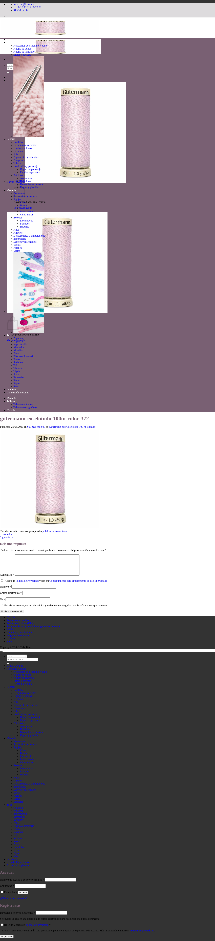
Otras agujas (26, 214)
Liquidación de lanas (18, 392)
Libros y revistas (22, 54)
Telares (17, 163)
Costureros (19, 741)
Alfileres (18, 232)
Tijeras (16, 244)
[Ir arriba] (1, 651)
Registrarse (6, 936)
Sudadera (18, 362)
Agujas (17, 199)
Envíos (10, 629)
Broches (24, 226)
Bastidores (25, 181)
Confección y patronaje (25, 166)
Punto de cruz (27, 211)
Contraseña (7, 885)
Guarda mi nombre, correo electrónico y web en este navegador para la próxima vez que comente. (56, 605)
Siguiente (6, 537)
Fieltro (16, 380)
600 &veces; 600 (36, 426)
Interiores (12, 389)
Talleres (11, 401)
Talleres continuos (23, 404)
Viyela (16, 371)
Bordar (24, 205)
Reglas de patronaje (30, 169)
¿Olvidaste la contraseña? (13, 898)
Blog (9, 641)
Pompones (19, 160)
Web (2, 599)
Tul (15, 365)
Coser (23, 202)
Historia (11, 410)
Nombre (5, 586)
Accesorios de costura (25, 744)
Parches (17, 247)
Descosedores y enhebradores (29, 235)
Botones (17, 217)
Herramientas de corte (25, 145)
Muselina (18, 350)
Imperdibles (19, 238)
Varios (16, 250)
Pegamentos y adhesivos (26, 157)
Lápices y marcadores (24, 241)
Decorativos (26, 220)
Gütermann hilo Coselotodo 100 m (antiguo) (72, 426)
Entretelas (18, 377)
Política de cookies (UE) (20, 623)
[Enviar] (8, 72)
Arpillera (18, 341)
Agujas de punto (22, 48)
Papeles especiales (29, 172)
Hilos (16, 229)
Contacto (11, 638)
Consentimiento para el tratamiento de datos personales (78, 580)
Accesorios (26, 178)
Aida (16, 374)
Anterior (6, 534)
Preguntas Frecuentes (18, 635)
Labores (11, 139)
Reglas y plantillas (29, 187)
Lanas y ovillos (15, 39)
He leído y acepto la (27, 924)
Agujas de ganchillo (24, 51)
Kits (15, 154)
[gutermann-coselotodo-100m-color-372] (50, 528)
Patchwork (19, 175)
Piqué (16, 383)
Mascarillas (19, 347)
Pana (16, 353)
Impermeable (20, 344)
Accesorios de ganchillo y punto (30, 45)
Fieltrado (18, 151)
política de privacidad (37, 924)
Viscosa (17, 368)
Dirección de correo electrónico (17, 912)
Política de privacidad (18, 620)
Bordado (18, 142)
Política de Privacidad (27, 580)
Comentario (7, 574)
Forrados (25, 223)
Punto (16, 359)
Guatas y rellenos (22, 148)
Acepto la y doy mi (55, 580)
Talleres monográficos (25, 407)
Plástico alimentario (23, 356)
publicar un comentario (54, 531)
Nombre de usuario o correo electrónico (22, 879)
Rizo (15, 386)
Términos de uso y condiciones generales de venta (33, 626)
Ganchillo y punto (16, 42)
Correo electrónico (11, 592)
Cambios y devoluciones (20, 632)
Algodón (18, 338)
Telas (9, 335)
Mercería (11, 190)
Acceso (23, 892)
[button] (66, 181)
